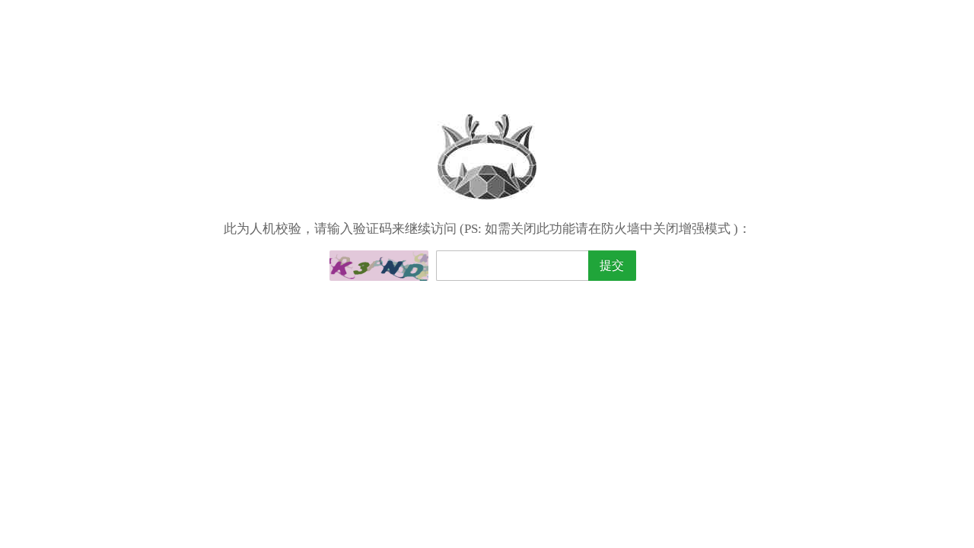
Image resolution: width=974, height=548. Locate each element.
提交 (612, 265)
